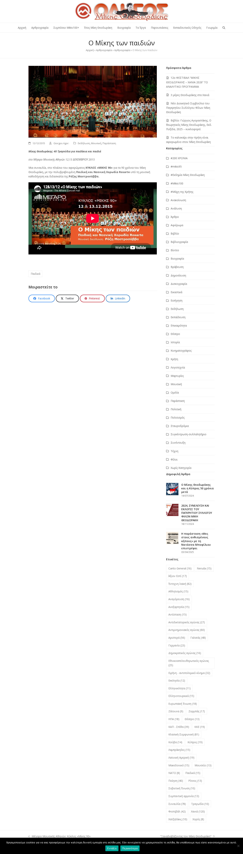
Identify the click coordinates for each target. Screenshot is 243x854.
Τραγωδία (200, 804)
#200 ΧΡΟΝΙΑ (179, 158)
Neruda (204, 568)
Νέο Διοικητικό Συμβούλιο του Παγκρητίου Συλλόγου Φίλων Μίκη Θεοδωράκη (188, 108)
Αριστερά (176, 637)
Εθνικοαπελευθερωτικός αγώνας (188, 663)
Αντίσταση (177, 614)
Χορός (198, 819)
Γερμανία (176, 645)
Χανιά (198, 811)
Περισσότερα (130, 848)
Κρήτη (174, 359)
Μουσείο (203, 765)
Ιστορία (175, 342)
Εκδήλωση (84, 143)
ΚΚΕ (199, 727)
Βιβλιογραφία (179, 242)
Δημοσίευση (178, 275)
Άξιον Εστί (177, 576)
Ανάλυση (176, 208)
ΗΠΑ (173, 719)
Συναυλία (177, 804)
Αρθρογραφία (104, 50)
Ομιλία (175, 392)
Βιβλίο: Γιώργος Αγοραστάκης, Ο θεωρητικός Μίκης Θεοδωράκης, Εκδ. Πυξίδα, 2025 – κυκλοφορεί (189, 125)
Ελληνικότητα (179, 688)
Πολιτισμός (178, 417)
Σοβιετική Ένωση (181, 788)
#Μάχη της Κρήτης (182, 192)
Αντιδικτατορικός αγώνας (186, 622)
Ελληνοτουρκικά (181, 696)
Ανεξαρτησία (178, 607)
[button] (223, 27)
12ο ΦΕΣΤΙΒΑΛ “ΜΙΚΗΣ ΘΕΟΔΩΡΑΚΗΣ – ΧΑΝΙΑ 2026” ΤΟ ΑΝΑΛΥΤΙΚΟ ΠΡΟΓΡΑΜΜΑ (187, 82)
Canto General (180, 568)
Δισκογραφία (179, 284)
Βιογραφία (177, 258)
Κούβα (175, 742)
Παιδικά (35, 273)
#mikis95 (176, 166)
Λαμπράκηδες (179, 750)
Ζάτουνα (175, 711)
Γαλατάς (198, 637)
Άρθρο (175, 217)
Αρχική (90, 50)
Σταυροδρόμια (180, 426)
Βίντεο (175, 250)
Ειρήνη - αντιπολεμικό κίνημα (189, 673)
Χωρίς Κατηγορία (181, 468)
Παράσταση (109, 143)
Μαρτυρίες (177, 376)
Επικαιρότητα (179, 325)
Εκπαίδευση (178, 317)
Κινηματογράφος (181, 350)
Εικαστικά (176, 292)
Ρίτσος (195, 780)
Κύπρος (195, 742)
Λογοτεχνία (178, 367)
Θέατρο (175, 334)
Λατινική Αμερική (181, 757)
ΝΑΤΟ (174, 773)
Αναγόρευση (179, 599)
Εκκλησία (176, 680)
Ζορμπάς (197, 711)
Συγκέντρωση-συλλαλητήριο (188, 434)
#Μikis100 (177, 183)
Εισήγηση (176, 300)
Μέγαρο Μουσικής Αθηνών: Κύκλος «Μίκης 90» (59, 836)
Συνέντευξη (178, 442)
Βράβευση (177, 267)
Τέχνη (174, 451)
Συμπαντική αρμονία (183, 796)
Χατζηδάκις (177, 819)
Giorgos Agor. (61, 143)
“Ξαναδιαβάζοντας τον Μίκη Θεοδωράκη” (185, 836)
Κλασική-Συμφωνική (183, 734)
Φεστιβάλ (177, 811)
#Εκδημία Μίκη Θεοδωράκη (188, 175)
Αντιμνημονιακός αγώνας (186, 630)
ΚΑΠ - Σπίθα (178, 727)
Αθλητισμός (178, 591)
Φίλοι (174, 459)
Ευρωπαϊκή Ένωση (182, 703)
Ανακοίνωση (178, 200)
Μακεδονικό (178, 765)
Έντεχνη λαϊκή (180, 584)
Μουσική (96, 143)
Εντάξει (112, 848)
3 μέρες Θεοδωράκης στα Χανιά (190, 95)
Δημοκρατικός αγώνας (184, 653)
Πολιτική (176, 409)
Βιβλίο (175, 233)
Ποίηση (175, 780)
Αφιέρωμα (177, 225)
